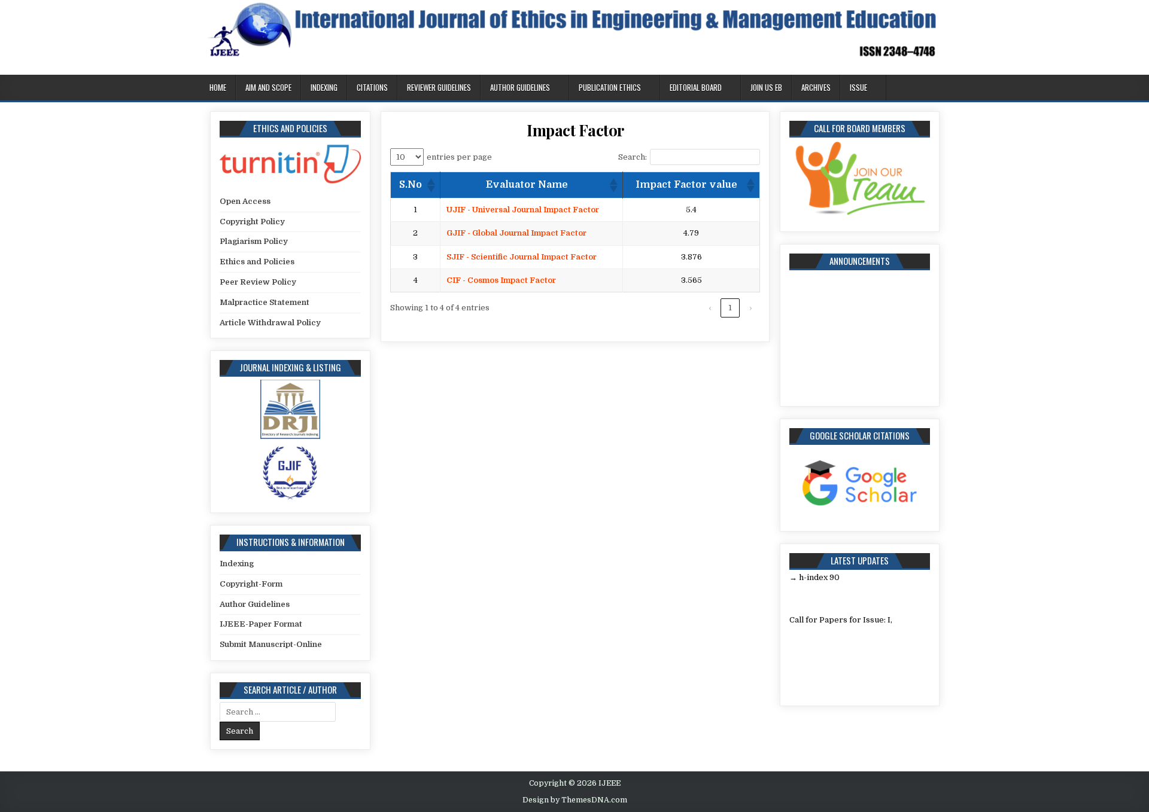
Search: (632, 156)
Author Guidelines (520, 87)
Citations (372, 87)
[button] (430, 185)
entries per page (459, 156)
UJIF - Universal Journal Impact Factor (522, 209)
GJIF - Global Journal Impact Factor (516, 232)
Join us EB (766, 87)
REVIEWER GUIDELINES (439, 87)
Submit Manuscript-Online (271, 644)
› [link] (750, 307)
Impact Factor (575, 130)
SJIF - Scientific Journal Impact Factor (521, 256)
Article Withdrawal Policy (270, 322)
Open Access (245, 201)
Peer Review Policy (258, 281)
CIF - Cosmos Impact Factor (501, 280)
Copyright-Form (251, 583)
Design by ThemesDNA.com (574, 800)
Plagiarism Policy (254, 241)
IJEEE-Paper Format (261, 623)
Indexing (324, 87)
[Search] (939, 88)
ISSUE (858, 87)
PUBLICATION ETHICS (610, 87)
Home (217, 87)
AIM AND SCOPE (268, 87)
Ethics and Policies (257, 261)
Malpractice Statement (264, 302)
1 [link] (730, 307)
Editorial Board (696, 87)
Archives (816, 87)
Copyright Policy (252, 221)
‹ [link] (710, 307)
